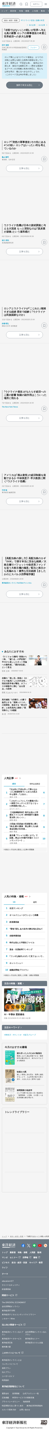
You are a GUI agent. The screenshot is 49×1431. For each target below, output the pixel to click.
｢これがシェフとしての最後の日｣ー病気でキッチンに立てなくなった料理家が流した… (24, 803)
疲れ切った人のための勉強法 (29, 1053)
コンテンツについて (10, 1364)
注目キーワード (12, 1027)
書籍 (35, 1257)
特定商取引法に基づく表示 (12, 1406)
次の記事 (42, 25)
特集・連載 (24, 11)
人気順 (35, 11)
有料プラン (6, 1368)
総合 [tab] (14, 784)
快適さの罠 (22, 1072)
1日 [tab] (14, 902)
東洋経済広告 (7, 1343)
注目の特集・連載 (13, 983)
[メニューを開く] (45, 4)
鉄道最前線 (14, 922)
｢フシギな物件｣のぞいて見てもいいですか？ (27, 956)
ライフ (5, 1267)
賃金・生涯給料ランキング (21, 949)
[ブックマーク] (44, 47)
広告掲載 (5, 1398)
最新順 (13, 11)
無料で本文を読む (24, 85)
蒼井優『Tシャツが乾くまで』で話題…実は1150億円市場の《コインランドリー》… (24, 837)
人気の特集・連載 (14, 896)
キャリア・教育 (36, 1262)
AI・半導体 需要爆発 (14, 1014)
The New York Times (10, 407)
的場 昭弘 (5, 324)
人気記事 (9, 778)
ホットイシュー (16, 963)
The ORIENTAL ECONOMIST (14, 1302)
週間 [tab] (35, 902)
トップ (4, 11)
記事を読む (24, 168)
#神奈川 (7, 1035)
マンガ (5, 1257)
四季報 (25, 1257)
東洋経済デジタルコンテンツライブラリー (19, 1315)
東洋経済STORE (8, 1311)
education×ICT (8, 1281)
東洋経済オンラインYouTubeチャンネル (17, 583)
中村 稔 (4, 490)
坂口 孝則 (5, 240)
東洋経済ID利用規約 (35, 1406)
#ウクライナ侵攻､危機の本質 (32, 20)
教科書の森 (6, 1347)
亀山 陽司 (5, 157)
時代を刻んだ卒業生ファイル (22, 942)
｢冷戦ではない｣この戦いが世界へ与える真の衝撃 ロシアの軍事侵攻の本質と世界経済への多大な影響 (25, 33)
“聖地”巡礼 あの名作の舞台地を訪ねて (26, 929)
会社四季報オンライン (11, 1306)
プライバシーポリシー (11, 1402)
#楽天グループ (29, 1035)
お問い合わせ (24, 1410)
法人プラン (6, 1372)
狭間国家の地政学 (24, 1090)
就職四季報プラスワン (19, 970)
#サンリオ (17, 1035)
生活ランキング (16, 908)
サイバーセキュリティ (11, 1285)
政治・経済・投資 (10, 20)
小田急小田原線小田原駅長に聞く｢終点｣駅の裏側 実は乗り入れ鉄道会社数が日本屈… (24, 826)
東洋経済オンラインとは (12, 1360)
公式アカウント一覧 (31, 1393)
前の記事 (32, 25)
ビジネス (6, 1262)
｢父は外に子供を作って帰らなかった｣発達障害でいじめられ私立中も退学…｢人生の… (23, 791)
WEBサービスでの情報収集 (23, 1398)
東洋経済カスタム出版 (34, 1343)
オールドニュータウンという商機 (24, 915)
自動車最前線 (15, 936)
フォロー (33, 48)
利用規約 (5, 1380)
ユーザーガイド (8, 1376)
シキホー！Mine (8, 1319)
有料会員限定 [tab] (35, 784)
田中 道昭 (5, 45)
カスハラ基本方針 (9, 1410)
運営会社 (5, 1393)
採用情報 (15, 1393)
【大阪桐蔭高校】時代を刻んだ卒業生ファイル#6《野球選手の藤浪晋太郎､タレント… (24, 814)
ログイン (36, 4)
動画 (43, 11)
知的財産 (26, 1402)
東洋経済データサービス (12, 1339)
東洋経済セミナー (32, 1339)
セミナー (13, 1257)
